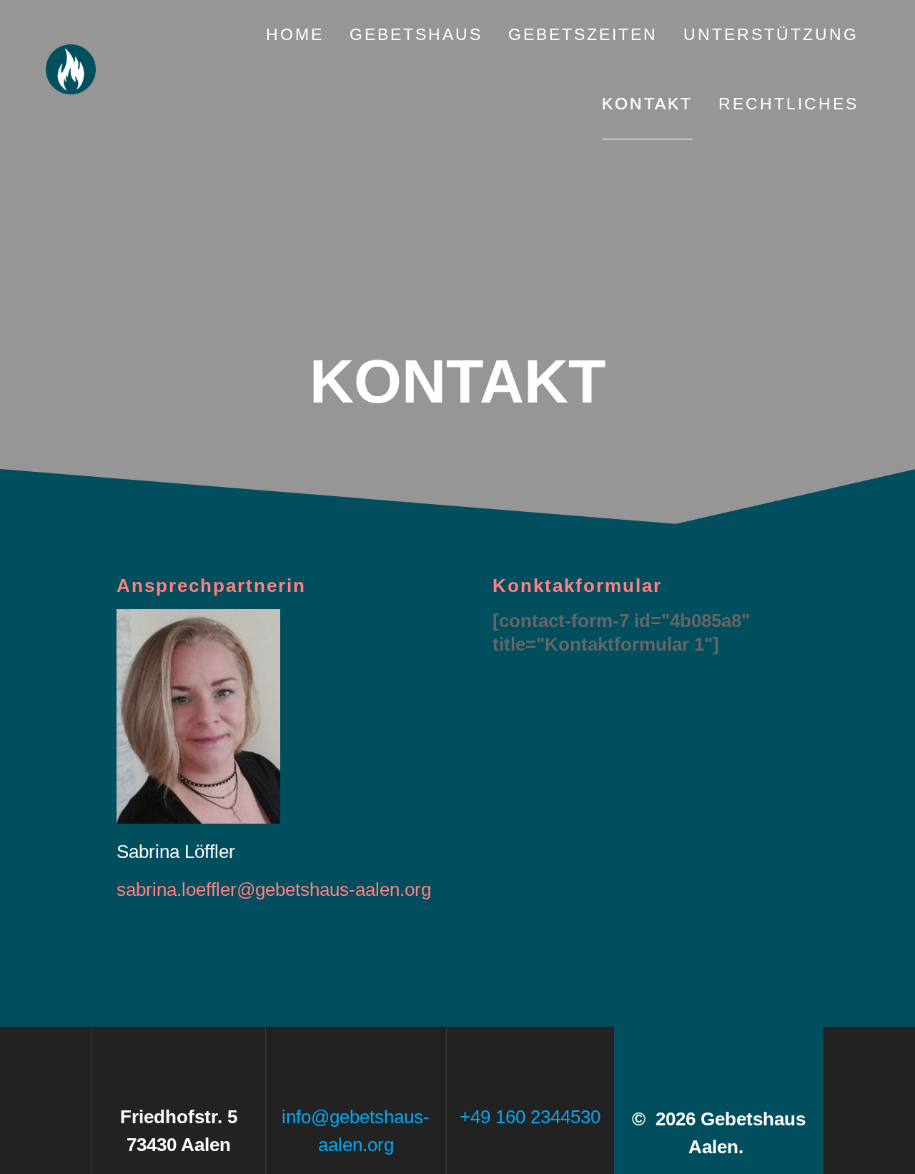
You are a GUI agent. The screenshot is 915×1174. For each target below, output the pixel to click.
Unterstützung (771, 34)
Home (295, 34)
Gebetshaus (416, 34)
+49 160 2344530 (530, 1117)
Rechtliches (788, 103)
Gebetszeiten (583, 34)
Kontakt (647, 103)
